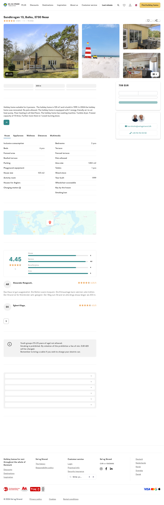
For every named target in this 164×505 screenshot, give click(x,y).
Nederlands (141, 463)
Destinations (47, 5)
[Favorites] (124, 5)
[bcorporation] (44, 491)
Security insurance (76, 471)
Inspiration (61, 5)
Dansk (138, 474)
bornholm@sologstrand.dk (139, 126)
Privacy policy (36, 499)
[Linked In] (111, 468)
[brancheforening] (12, 491)
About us (74, 5)
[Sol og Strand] (11, 5)
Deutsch (139, 459)
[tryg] (36, 491)
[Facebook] (106, 468)
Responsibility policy (45, 467)
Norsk (138, 466)
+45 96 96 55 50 (139, 133)
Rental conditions (70, 499)
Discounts (34, 5)
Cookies (52, 499)
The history (40, 464)
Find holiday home (150, 5)
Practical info (73, 467)
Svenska (139, 470)
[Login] (130, 5)
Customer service (89, 5)
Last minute (107, 5)
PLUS (23, 5)
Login (70, 464)
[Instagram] (101, 468)
